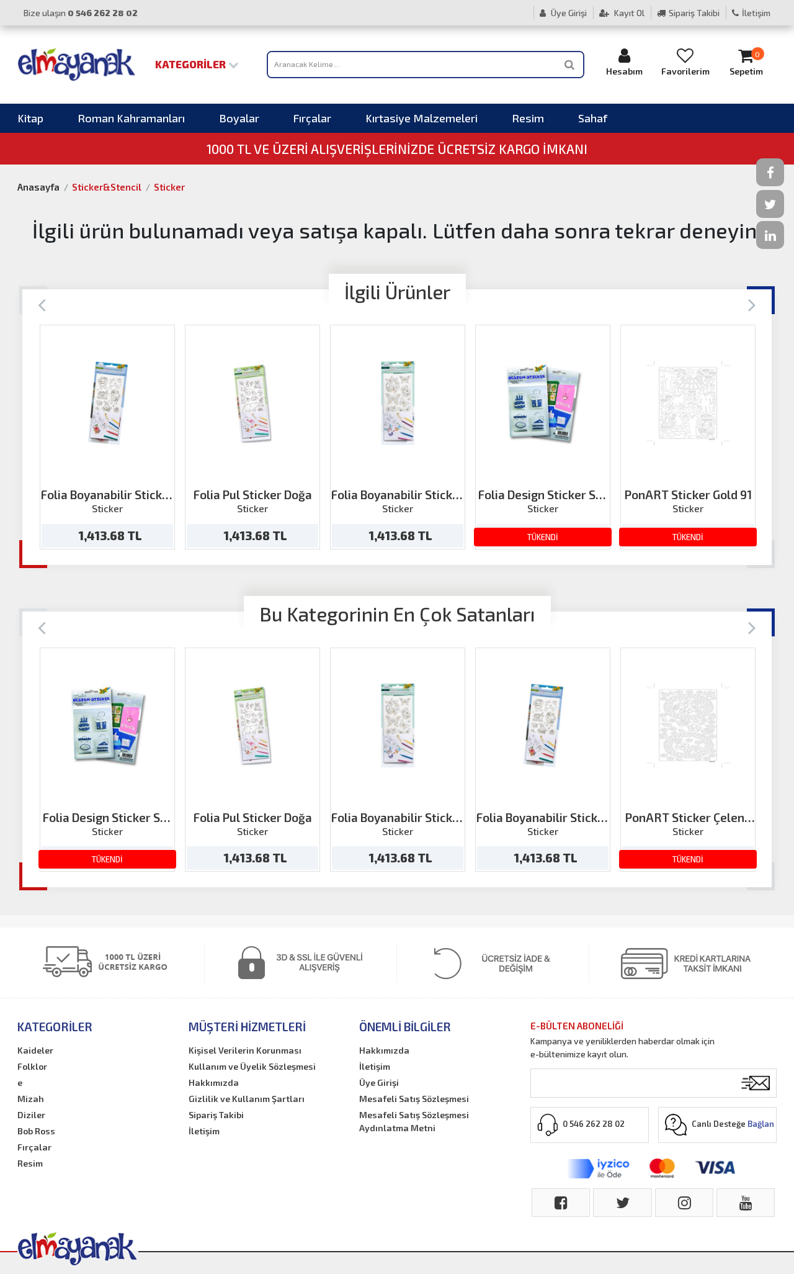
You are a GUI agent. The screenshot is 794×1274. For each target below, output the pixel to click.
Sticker (169, 186)
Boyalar (239, 118)
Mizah (30, 1098)
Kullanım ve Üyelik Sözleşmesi (252, 1066)
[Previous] (42, 303)
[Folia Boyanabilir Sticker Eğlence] (398, 403)
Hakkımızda (214, 1082)
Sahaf (592, 118)
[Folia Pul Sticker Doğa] (253, 403)
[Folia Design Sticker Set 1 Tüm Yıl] (543, 403)
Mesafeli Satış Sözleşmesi (414, 1098)
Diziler (31, 1114)
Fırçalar (312, 118)
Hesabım (624, 71)
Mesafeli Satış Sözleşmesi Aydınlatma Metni (414, 1121)
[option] (107, 437)
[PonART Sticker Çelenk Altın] (688, 725)
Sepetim (746, 63)
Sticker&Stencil (106, 186)
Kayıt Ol (628, 12)
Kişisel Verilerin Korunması (245, 1050)
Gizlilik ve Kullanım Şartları (247, 1098)
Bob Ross (36, 1131)
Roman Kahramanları (131, 118)
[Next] (752, 303)
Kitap (30, 118)
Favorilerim (685, 71)
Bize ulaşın (81, 12)
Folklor (32, 1066)
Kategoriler (191, 64)
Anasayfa (38, 186)
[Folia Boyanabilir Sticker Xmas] (107, 403)
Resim (528, 118)
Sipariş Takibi (694, 12)
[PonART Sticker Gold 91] (688, 403)
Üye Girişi (568, 12)
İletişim (756, 12)
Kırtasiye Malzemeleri (421, 118)
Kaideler (35, 1050)
